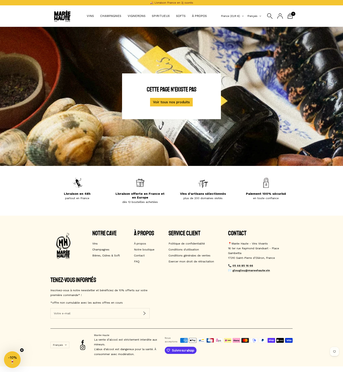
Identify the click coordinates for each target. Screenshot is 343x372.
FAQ (137, 261)
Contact (139, 255)
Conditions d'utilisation (184, 249)
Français (252, 16)
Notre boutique (144, 249)
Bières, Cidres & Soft (106, 255)
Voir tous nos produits (171, 102)
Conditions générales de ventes (189, 255)
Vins (90, 16)
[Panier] (290, 16)
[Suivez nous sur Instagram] (82, 347)
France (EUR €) (230, 16)
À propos (199, 16)
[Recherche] (270, 16)
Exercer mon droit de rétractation (191, 261)
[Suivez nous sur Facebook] (82, 342)
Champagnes (110, 16)
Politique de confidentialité (187, 243)
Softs (181, 16)
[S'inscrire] (144, 313)
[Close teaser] (22, 350)
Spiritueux (161, 16)
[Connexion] (280, 16)
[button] (12, 359)
